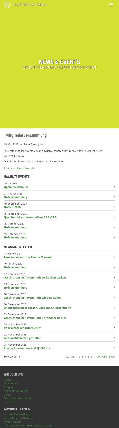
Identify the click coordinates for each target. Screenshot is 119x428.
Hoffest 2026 (12, 207)
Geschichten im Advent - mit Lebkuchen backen (35, 277)
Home (7, 379)
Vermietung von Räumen (18, 418)
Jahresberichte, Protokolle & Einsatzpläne (28, 425)
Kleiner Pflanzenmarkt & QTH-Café (27, 348)
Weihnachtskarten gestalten (23, 338)
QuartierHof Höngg (30, 5)
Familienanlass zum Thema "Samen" (28, 257)
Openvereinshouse (16, 187)
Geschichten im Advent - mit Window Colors (32, 297)
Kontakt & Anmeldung (16, 414)
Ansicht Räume (12, 421)
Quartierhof (11, 383)
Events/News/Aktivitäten (18, 398)
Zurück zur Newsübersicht (19, 168)
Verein (7, 394)
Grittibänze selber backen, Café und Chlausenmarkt (37, 308)
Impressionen (12, 402)
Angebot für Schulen (16, 391)
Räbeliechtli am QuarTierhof (23, 328)
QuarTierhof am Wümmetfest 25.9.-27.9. (30, 217)
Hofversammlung (15, 197)
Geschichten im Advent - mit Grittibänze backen (35, 318)
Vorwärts (102, 356)
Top (113, 422)
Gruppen (9, 387)
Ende (112, 356)
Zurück (70, 356)
